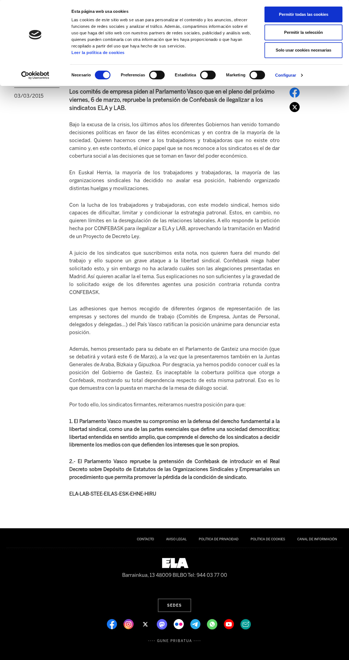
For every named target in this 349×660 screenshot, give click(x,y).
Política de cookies (268, 539)
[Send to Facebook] (295, 92)
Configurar (285, 75)
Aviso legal (176, 539)
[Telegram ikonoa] (196, 624)
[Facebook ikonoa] (112, 624)
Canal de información (317, 539)
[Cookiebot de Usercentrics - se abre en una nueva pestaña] (35, 75)
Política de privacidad (219, 539)
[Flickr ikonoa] (179, 624)
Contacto (145, 539)
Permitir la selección (303, 32)
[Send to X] (295, 107)
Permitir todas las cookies (303, 14)
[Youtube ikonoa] (229, 624)
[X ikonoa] (145, 624)
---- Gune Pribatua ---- (174, 641)
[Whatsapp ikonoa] (212, 624)
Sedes (174, 605)
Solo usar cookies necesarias (303, 50)
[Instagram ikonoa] (129, 624)
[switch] (157, 75)
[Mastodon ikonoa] (162, 624)
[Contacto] (246, 624)
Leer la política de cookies (98, 52)
